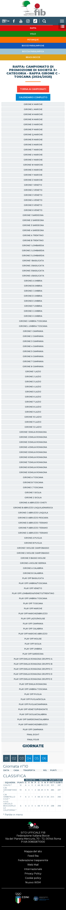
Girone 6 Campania (33, 356)
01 (6, 758)
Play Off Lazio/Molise (33, 618)
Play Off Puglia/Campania (33, 704)
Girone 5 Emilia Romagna (33, 452)
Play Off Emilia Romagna (33, 684)
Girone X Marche (33, 170)
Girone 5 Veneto (33, 205)
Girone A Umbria (33, 281)
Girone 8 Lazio (33, 407)
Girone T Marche (33, 150)
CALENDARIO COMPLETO (33, 97)
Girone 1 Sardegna (33, 215)
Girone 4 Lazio (33, 386)
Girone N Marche (33, 119)
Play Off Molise (33, 639)
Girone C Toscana (33, 487)
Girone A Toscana (33, 477)
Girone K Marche (33, 104)
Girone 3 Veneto (33, 195)
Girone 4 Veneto (33, 200)
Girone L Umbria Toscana (33, 326)
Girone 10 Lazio (33, 417)
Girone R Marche (33, 139)
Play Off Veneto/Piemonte (33, 709)
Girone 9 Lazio (33, 412)
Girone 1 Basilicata (33, 260)
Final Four (33, 739)
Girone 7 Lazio (33, 402)
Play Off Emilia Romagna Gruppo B (33, 664)
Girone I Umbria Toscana (33, 321)
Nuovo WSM (33, 882)
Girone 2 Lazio (33, 376)
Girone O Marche (33, 124)
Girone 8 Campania (33, 366)
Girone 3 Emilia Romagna (33, 442)
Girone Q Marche (33, 134)
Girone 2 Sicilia (33, 497)
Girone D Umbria (33, 296)
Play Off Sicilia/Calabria (33, 714)
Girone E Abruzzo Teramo (33, 523)
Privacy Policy (33, 873)
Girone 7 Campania (33, 361)
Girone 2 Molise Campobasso (33, 553)
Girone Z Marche (33, 180)
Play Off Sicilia (33, 644)
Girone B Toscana (33, 482)
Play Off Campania (33, 623)
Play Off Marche (33, 608)
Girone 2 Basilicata (33, 265)
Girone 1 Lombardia (33, 245)
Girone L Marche (33, 109)
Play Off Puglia (33, 694)
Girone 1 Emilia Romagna (33, 432)
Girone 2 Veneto (33, 190)
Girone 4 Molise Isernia (33, 563)
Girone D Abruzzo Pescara (33, 518)
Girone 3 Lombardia (33, 255)
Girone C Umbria (33, 291)
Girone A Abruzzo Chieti (33, 502)
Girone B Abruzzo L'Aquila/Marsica (33, 507)
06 (44, 758)
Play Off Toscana (33, 603)
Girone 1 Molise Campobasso (33, 548)
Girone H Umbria (33, 316)
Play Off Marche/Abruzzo (33, 613)
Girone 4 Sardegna (33, 230)
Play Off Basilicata (33, 578)
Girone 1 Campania (33, 331)
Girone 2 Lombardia (33, 250)
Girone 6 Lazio (33, 397)
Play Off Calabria (33, 628)
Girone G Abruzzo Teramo (33, 533)
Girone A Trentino (33, 235)
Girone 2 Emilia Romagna (33, 437)
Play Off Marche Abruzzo (33, 634)
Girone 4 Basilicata (33, 276)
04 (29, 758)
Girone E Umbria (33, 301)
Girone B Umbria (33, 286)
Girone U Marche (33, 155)
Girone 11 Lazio (33, 422)
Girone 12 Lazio (33, 427)
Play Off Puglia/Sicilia (33, 699)
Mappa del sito (33, 851)
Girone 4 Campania (33, 346)
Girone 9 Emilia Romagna (33, 472)
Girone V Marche (33, 160)
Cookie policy (33, 878)
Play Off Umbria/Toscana (33, 583)
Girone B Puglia (33, 543)
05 (37, 758)
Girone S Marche (33, 144)
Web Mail (33, 864)
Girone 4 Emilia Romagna (33, 447)
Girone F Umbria (33, 306)
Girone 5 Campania (33, 351)
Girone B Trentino (33, 240)
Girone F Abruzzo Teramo (33, 528)
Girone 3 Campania (33, 341)
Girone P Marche (33, 129)
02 (14, 758)
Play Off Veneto (33, 588)
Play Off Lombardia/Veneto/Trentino (33, 593)
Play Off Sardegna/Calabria (33, 719)
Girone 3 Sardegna (33, 225)
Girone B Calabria (33, 573)
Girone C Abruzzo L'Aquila (33, 513)
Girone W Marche (33, 165)
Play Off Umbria (33, 649)
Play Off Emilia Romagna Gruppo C (33, 669)
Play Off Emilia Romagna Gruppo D (33, 674)
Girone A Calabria (33, 568)
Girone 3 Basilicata (33, 271)
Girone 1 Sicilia (33, 492)
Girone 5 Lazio (33, 392)
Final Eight (33, 734)
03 (22, 758)
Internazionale (33, 869)
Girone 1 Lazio (33, 371)
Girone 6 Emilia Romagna (33, 457)
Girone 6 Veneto (33, 210)
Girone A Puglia (33, 538)
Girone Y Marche (33, 175)
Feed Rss (33, 855)
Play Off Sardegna (33, 654)
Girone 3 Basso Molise (33, 558)
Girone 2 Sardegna (33, 220)
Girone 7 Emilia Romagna (33, 462)
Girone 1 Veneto (33, 185)
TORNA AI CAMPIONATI (33, 89)
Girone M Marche (33, 114)
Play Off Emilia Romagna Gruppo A (33, 659)
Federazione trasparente (33, 860)
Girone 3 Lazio (33, 381)
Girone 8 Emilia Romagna (33, 467)
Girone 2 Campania (33, 336)
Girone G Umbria (33, 311)
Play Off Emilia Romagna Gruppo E (33, 679)
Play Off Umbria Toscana (33, 598)
